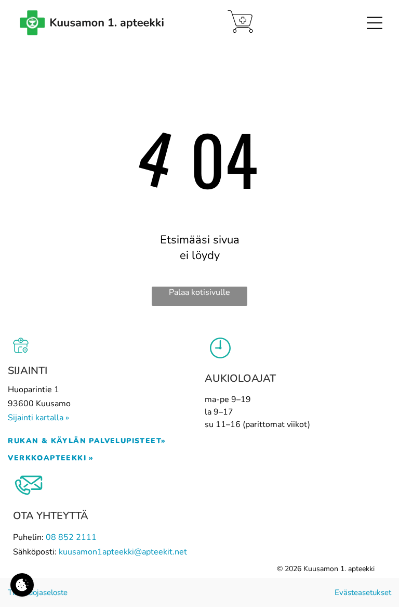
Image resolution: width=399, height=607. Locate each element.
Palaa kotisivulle (199, 292)
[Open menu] (374, 23)
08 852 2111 (71, 537)
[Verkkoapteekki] (240, 21)
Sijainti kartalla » (38, 417)
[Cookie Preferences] (22, 585)
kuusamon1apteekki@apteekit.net (123, 552)
